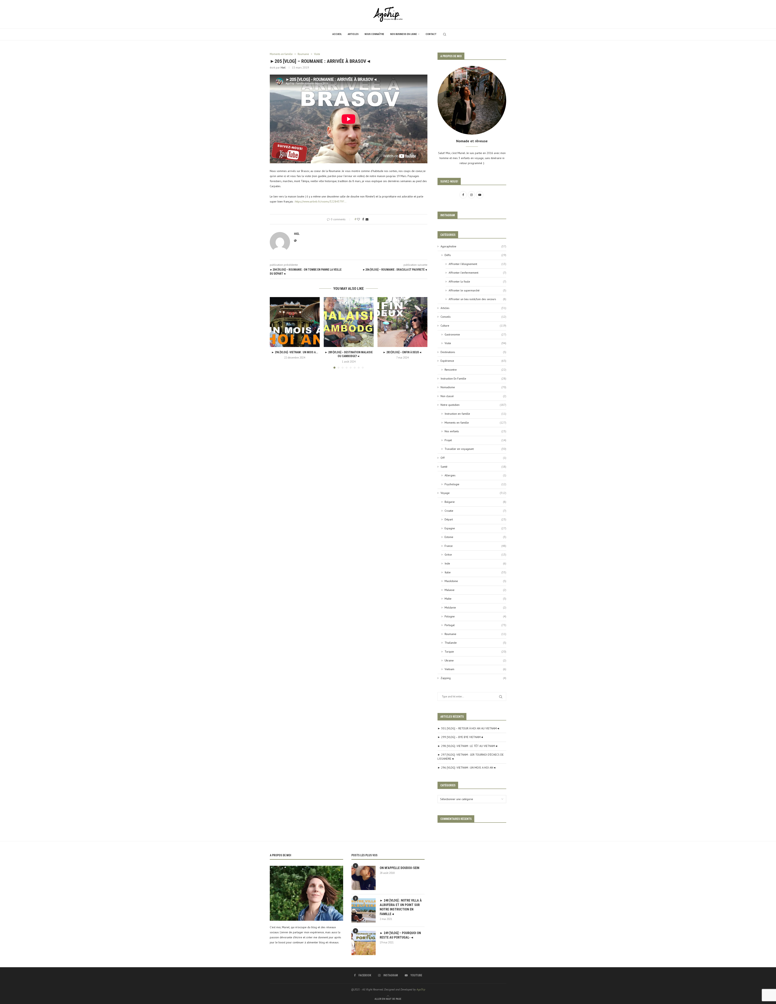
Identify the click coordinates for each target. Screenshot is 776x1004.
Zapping (473, 678)
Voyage (473, 493)
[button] (275, 332)
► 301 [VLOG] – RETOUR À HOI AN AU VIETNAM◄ (469, 728)
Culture (473, 325)
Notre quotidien (473, 405)
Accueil (337, 34)
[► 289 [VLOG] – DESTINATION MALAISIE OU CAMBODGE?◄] (349, 322)
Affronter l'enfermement (477, 272)
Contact (431, 34)
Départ (475, 519)
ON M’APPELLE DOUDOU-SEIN (399, 868)
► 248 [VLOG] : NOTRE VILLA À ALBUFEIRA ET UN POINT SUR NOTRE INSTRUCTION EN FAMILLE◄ (401, 907)
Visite (475, 343)
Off (473, 458)
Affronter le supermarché (477, 290)
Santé (473, 466)
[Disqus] (348, 426)
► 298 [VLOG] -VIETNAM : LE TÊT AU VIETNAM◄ (468, 746)
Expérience (473, 361)
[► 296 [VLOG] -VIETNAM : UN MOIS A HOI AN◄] (295, 322)
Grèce (475, 554)
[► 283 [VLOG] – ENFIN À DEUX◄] (402, 322)
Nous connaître (374, 34)
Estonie (475, 537)
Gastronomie (475, 334)
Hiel (283, 67)
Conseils (473, 316)
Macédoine (475, 581)
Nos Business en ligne (403, 34)
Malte (475, 598)
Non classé (473, 396)
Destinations (473, 352)
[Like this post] (358, 219)
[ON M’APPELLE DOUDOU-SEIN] (363, 878)
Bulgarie (475, 502)
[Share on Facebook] (363, 219)
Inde (475, 563)
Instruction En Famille (473, 378)
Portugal (475, 625)
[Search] (445, 34)
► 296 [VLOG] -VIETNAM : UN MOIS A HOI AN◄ (467, 767)
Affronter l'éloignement (477, 264)
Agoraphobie (473, 246)
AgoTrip (420, 989)
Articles (353, 34)
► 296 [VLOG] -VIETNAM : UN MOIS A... (294, 352)
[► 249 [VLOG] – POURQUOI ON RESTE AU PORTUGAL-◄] (363, 943)
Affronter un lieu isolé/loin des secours (477, 299)
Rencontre (475, 369)
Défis (475, 255)
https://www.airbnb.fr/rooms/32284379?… (320, 201)
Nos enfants (475, 431)
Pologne (475, 616)
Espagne (475, 528)
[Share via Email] (367, 219)
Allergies (475, 475)
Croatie (475, 511)
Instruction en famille (475, 414)
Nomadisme (473, 387)
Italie (475, 572)
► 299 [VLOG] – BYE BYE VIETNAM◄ (460, 737)
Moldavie (475, 607)
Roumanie (475, 634)
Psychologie (475, 484)
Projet (475, 440)
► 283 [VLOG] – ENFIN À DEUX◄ (402, 352)
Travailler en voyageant (475, 449)
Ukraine (475, 660)
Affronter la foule (477, 281)
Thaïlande (475, 642)
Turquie (475, 651)
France (475, 546)
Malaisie (475, 590)
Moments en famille (475, 422)
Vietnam (475, 669)
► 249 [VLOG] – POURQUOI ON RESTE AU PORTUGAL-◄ (400, 935)
